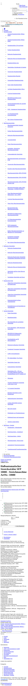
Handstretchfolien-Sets (13, 63)
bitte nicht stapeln (12, 408)
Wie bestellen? (7, 653)
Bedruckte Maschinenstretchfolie (16, 135)
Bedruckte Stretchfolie (9, 246)
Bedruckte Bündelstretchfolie (15, 262)
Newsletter (3, 632)
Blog (5, 657)
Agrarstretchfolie (12, 139)
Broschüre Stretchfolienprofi (11, 655)
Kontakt (6, 636)
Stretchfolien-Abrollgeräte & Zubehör (17, 67)
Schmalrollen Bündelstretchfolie (15, 80)
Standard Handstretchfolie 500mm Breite (16, 34)
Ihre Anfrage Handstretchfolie (15, 119)
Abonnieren (24, 632)
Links (5, 638)
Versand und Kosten (9, 651)
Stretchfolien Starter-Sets (14, 362)
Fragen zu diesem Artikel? (10, 534)
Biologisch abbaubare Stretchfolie (16, 345)
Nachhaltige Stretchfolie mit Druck (16, 277)
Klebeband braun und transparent (16, 417)
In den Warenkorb (20, 526)
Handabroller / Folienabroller (15, 427)
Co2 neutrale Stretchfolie (14, 388)
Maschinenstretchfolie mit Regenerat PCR (17, 159)
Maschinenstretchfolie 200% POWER (17, 173)
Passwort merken (18, 13)
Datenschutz (7, 650)
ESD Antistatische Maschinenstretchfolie (13, 225)
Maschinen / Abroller (9, 425)
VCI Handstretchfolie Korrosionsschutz (13, 114)
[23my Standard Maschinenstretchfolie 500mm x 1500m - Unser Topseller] (14, 625)
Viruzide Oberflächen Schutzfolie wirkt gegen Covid (16, 383)
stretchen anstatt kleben (13, 421)
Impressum (6, 647)
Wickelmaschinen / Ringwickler (15, 440)
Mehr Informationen (7, 630)
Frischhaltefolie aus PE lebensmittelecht (13, 340)
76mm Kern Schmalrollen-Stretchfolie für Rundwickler (17, 295)
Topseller (6, 30)
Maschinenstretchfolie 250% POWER (17, 177)
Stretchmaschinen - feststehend (15, 432)
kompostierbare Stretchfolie (14, 366)
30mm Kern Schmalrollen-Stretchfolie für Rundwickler (17, 283)
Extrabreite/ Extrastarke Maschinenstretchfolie (13, 237)
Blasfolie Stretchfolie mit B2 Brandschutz (15, 393)
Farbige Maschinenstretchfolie (15, 131)
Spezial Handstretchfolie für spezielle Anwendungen (17, 104)
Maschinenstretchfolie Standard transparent (15, 126)
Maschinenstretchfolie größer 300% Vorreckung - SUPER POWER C (16, 188)
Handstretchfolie (8, 31)
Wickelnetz (10, 378)
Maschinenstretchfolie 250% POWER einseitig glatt (17, 182)
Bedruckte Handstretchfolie (14, 54)
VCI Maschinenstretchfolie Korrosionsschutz (14, 220)
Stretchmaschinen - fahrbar (14, 436)
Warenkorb (6, 639)
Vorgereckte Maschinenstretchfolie (16, 164)
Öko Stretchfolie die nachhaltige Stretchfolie (15, 322)
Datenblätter (7, 538)
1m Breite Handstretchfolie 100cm (16, 89)
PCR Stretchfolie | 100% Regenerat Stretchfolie (16, 328)
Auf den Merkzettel (8, 531)
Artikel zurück (4, 461)
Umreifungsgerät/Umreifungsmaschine (17, 449)
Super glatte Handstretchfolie (15, 84)
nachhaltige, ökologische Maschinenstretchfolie (14, 149)
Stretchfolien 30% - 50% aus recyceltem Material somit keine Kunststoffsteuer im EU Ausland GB (17, 372)
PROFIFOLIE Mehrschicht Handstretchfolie (14, 98)
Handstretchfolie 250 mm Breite (15, 45)
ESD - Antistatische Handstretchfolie (17, 109)
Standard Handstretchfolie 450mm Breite (16, 40)
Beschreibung (7, 537)
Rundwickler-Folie (8, 280)
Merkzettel (6, 642)
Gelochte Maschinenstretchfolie (15, 199)
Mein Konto (22, 5)
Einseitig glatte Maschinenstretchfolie (17, 168)
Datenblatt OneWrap (6, 621)
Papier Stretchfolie (12, 313)
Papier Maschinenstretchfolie (15, 144)
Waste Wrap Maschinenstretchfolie (16, 203)
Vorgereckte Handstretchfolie (15, 71)
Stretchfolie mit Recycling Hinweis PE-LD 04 (16, 272)
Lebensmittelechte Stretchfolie (15, 154)
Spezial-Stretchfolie (8, 311)
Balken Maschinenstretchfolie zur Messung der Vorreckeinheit (16, 231)
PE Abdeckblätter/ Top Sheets (15, 358)
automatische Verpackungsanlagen (16, 445)
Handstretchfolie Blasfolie (14, 76)
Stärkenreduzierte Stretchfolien (15, 398)
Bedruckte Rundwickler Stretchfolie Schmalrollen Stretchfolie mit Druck (16, 257)
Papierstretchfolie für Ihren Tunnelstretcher (14, 301)
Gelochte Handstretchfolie (14, 93)
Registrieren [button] (21, 14)
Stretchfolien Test (8, 658)
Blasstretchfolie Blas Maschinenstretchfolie (13, 208)
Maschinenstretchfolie (9, 123)
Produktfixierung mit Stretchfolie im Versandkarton (16, 306)
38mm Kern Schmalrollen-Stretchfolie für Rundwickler (17, 289)
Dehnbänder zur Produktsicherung (16, 413)
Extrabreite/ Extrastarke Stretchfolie (16, 349)
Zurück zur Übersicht (6, 459)
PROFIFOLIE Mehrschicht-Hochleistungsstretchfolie (15, 334)
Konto (5, 640)
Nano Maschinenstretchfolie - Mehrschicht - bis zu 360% (15, 194)
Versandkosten (7, 684)
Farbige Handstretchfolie (14, 50)
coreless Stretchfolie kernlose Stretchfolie (15, 403)
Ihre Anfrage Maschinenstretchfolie (16, 242)
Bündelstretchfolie (12, 317)
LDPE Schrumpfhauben (14, 353)
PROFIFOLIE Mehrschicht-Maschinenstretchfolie (15, 214)
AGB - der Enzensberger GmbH (12, 648)
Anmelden (15, 14)
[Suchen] (16, 21)
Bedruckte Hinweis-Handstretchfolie (17, 58)
